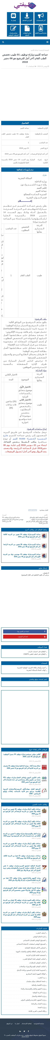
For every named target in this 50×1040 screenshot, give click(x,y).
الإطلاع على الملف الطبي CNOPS (35, 654)
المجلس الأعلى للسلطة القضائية (35, 948)
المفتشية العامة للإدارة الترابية (36, 955)
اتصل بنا (17, 1023)
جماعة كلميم (34, 50)
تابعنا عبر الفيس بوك (23, 631)
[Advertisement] (25, 96)
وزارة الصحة (42, 1007)
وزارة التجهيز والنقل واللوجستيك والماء (33, 989)
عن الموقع (10, 1023)
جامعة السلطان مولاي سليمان (36, 981)
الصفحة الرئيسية (44, 50)
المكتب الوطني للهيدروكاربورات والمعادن (32, 966)
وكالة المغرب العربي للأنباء (37, 1011)
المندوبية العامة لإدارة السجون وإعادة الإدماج (31, 970)
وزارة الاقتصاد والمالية (39, 985)
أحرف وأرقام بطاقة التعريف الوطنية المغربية (31, 668)
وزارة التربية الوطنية (39, 992)
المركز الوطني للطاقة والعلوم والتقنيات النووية (31, 951)
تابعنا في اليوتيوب (23, 636)
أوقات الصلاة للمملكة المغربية (36, 670)
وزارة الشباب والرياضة (38, 1004)
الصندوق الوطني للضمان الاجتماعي (34, 940)
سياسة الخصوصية (39, 1023)
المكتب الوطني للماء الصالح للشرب (34, 959)
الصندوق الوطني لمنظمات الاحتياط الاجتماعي (31, 944)
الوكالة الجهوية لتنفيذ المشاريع (36, 974)
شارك (45, 175)
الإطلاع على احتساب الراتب (37, 651)
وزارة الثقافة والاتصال (39, 996)
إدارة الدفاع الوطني (39, 936)
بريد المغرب (42, 977)
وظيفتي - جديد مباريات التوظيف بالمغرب (17, 1035)
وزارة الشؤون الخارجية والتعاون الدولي (33, 1000)
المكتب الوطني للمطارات (37, 963)
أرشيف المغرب (41, 933)
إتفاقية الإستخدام (26, 1023)
